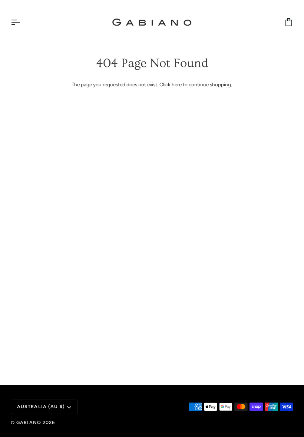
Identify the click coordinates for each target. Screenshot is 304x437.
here (177, 84)
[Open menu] (22, 22)
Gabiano (29, 422)
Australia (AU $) (41, 406)
